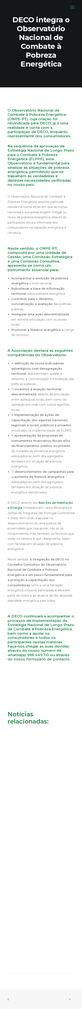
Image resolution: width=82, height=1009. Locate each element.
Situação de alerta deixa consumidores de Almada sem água (40, 851)
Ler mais (19, 790)
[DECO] (12, 7)
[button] (72, 7)
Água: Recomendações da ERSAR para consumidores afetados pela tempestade (40, 928)
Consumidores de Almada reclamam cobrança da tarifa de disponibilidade (37, 774)
